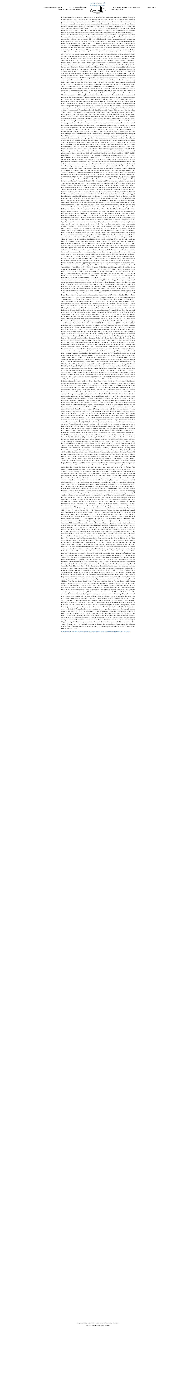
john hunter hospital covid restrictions (126, 7)
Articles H (126, 631)
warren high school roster (53, 7)
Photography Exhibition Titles (93, 631)
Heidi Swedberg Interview (114, 631)
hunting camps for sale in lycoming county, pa (98, 4)
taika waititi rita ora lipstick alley (177, 1373)
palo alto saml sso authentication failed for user (108, 1323)
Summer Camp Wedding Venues (72, 631)
